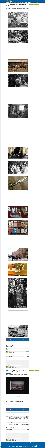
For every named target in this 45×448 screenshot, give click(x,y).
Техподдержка (17, 442)
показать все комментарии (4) (10, 427)
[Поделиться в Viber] (13, 341)
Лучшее (10, 2)
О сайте (14, 442)
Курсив (25, 356)
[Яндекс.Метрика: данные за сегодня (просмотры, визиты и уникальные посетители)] (32, 442)
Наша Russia (15, 2)
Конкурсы (18, 2)
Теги (26, 2)
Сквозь (21, 375)
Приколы (20, 2)
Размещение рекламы (9, 442)
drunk (9, 416)
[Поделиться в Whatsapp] (12, 341)
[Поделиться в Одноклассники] (8, 341)
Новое (12, 2)
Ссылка (28, 356)
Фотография (10, 373)
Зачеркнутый (26, 356)
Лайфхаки (23, 2)
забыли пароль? (23, 365)
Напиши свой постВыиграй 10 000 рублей (34, 4)
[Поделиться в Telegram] (11, 341)
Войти (37, 2)
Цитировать (27, 356)
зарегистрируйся (9, 366)
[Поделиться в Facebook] (9, 341)
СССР (7, 373)
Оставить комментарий (9, 346)
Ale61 (9, 351)
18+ (31, 2)
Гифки (25, 2)
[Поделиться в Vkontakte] (7, 341)
